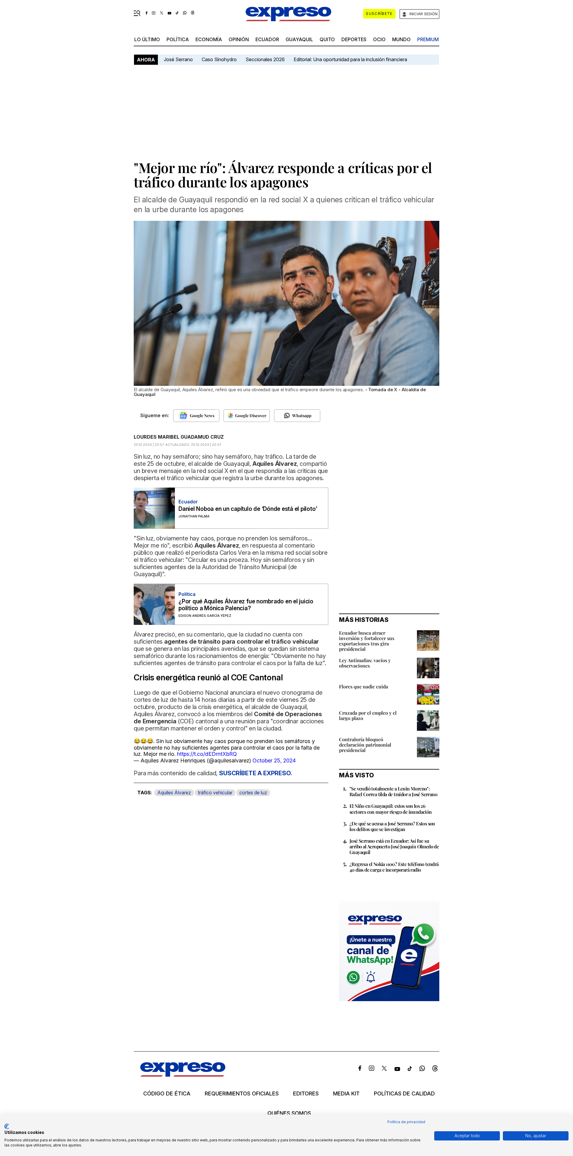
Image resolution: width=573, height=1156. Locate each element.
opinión (239, 39)
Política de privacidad (406, 1122)
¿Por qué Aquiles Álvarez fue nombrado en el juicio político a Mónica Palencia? (245, 605)
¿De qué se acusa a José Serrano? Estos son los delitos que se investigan (392, 826)
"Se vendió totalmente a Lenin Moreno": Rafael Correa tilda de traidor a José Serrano (393, 791)
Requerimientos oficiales (242, 1093)
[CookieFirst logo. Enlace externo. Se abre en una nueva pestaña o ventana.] (6, 1126)
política (178, 39)
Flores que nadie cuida (363, 686)
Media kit (346, 1093)
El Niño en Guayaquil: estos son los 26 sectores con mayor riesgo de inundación (390, 809)
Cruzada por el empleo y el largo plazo (368, 715)
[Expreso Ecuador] (182, 1075)
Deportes (353, 39)
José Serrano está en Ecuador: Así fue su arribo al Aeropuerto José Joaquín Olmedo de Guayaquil (394, 846)
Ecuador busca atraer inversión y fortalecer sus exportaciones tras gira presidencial (366, 641)
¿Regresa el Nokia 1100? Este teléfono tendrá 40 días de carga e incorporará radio (394, 867)
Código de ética (166, 1093)
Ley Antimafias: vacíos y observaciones (365, 663)
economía (208, 39)
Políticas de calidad (404, 1093)
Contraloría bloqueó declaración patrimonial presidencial (365, 744)
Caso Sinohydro (219, 59)
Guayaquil (299, 39)
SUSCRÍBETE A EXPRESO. (255, 773)
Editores (306, 1093)
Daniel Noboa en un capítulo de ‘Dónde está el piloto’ (247, 508)
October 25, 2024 (274, 760)
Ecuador (267, 39)
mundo (401, 39)
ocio (379, 39)
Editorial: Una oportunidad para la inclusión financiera (351, 59)
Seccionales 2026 (265, 59)
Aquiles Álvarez (174, 793)
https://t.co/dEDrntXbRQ (207, 754)
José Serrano (178, 59)
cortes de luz (253, 793)
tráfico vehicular (215, 793)
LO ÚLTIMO (147, 39)
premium (428, 39)
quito (327, 39)
